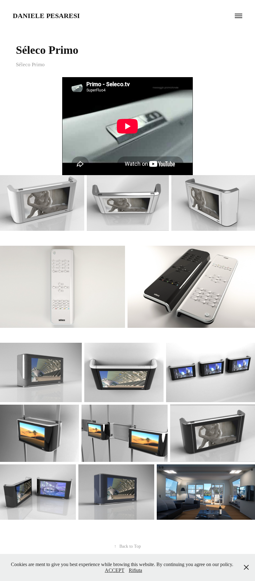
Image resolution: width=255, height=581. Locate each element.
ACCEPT (114, 570)
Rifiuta (135, 570)
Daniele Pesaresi (46, 16)
